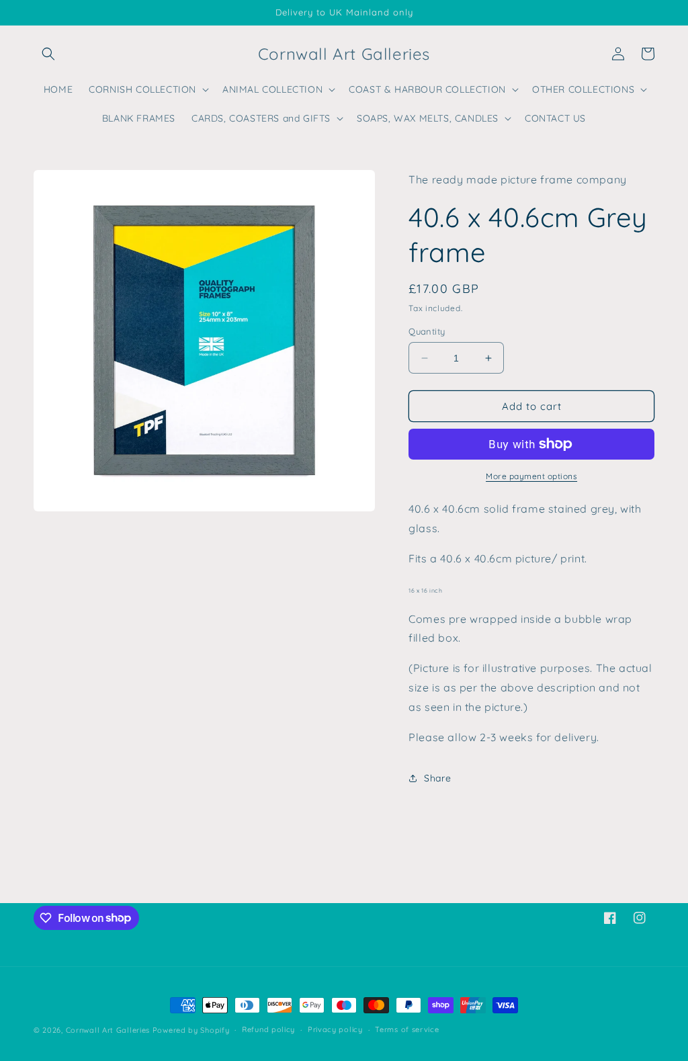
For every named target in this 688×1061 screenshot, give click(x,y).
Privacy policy (335, 1029)
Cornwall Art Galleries (108, 1030)
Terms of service (407, 1029)
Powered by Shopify (191, 1030)
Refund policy (268, 1029)
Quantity (426, 331)
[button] (48, 54)
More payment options (531, 476)
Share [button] (437, 778)
